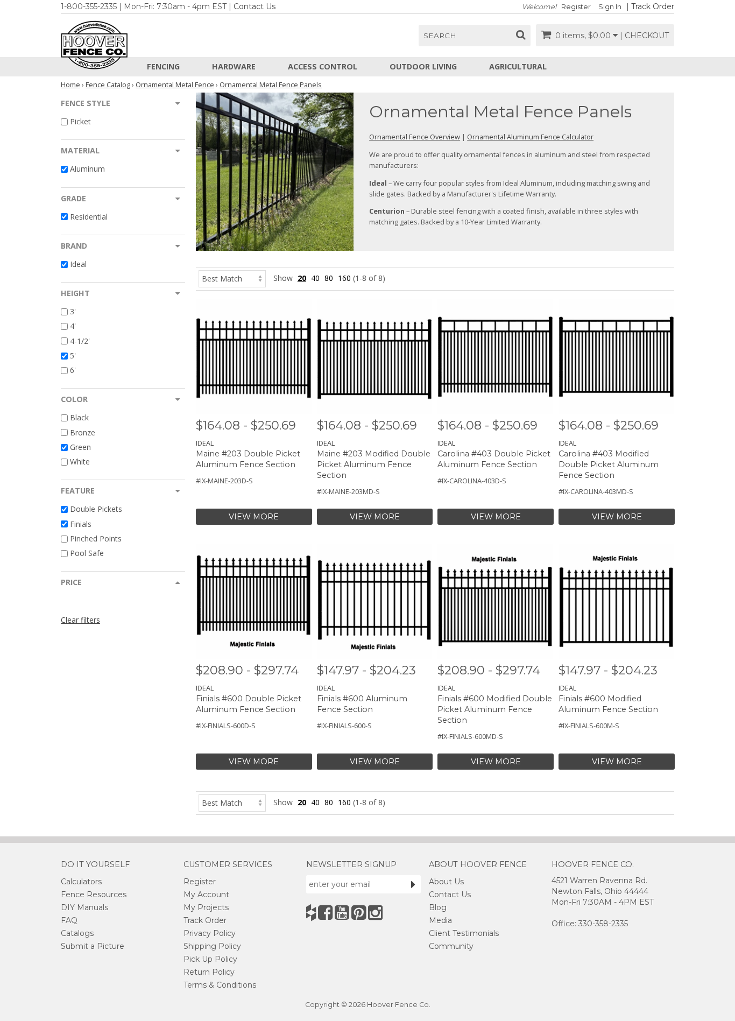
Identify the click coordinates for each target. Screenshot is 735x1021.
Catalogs (77, 933)
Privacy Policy (209, 933)
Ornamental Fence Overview (414, 137)
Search (439, 35)
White (80, 461)
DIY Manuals (84, 907)
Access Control (322, 66)
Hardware (234, 66)
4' (73, 326)
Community (451, 946)
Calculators (81, 881)
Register (576, 7)
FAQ (69, 920)
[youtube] (342, 912)
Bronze (82, 432)
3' (73, 311)
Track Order (652, 6)
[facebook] (325, 912)
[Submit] (413, 884)
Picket (80, 121)
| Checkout (644, 35)
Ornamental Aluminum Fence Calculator (530, 137)
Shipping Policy (212, 946)
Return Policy (209, 972)
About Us (446, 881)
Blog (438, 907)
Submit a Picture (92, 946)
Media (440, 920)
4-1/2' (80, 341)
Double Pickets (96, 509)
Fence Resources (93, 894)
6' (73, 370)
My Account (206, 894)
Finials (80, 524)
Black (79, 418)
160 (344, 278)
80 (328, 278)
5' (73, 355)
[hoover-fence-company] (311, 912)
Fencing (163, 66)
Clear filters (80, 620)
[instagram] (375, 912)
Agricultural (518, 66)
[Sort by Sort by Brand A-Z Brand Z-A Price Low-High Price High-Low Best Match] (232, 278)
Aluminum (87, 169)
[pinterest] (358, 912)
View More (254, 517)
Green (80, 447)
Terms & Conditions (219, 985)
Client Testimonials (464, 933)
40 (315, 278)
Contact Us (254, 6)
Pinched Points (96, 538)
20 (302, 278)
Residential (89, 217)
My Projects (206, 907)
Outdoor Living (423, 66)
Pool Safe (87, 553)
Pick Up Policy (210, 959)
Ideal (78, 264)
